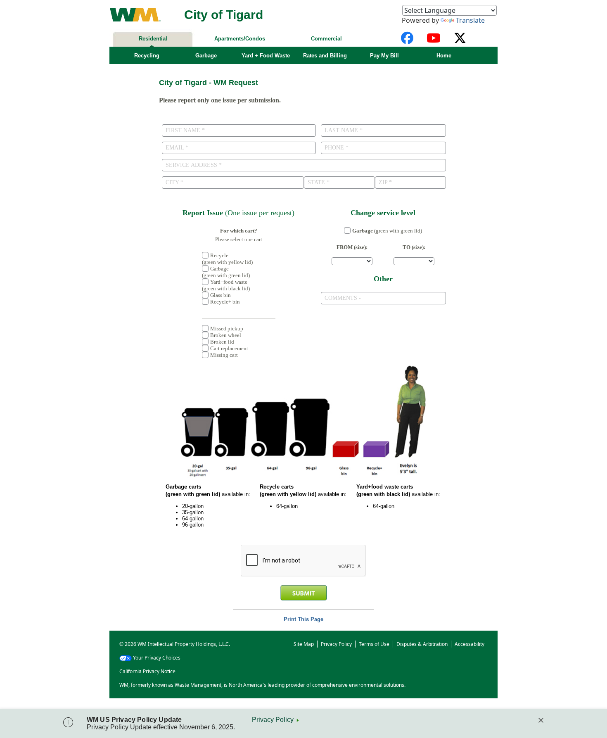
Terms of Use (374, 644)
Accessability (469, 644)
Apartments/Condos (239, 39)
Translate (470, 20)
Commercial (326, 39)
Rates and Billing (325, 55)
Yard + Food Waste (266, 55)
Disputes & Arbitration (422, 644)
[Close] (541, 720)
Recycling (146, 55)
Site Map (304, 644)
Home (443, 55)
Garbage (206, 55)
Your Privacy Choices (156, 657)
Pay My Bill (384, 55)
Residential (153, 39)
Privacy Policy (273, 719)
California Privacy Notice (147, 671)
